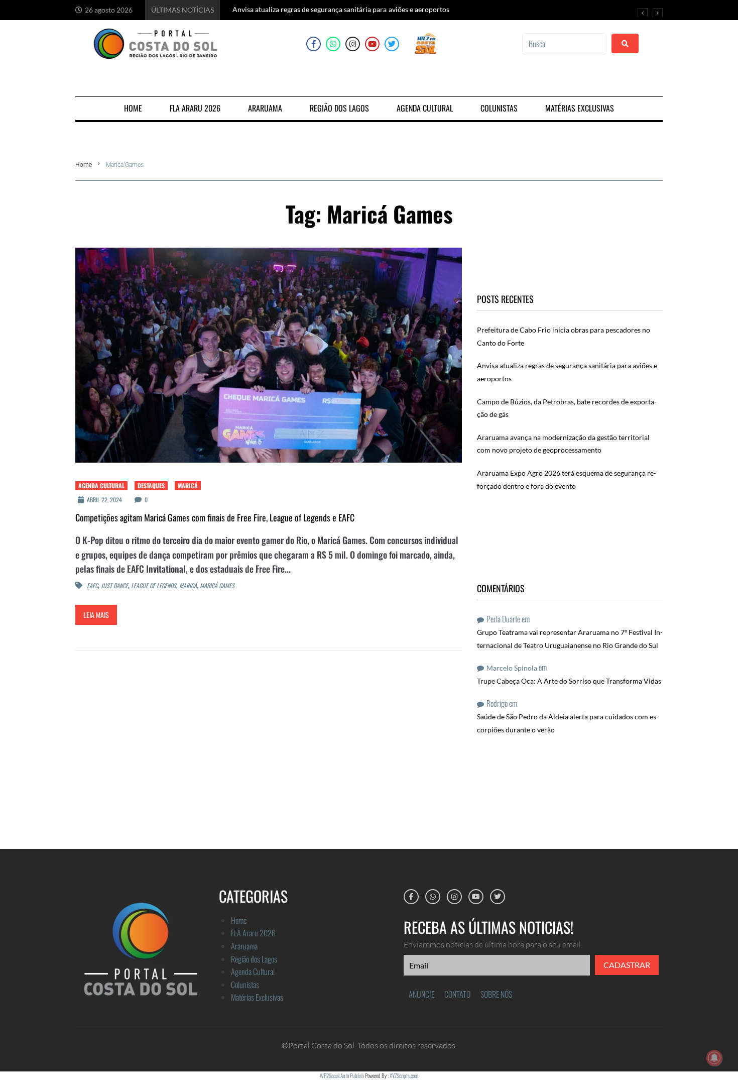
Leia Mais (96, 614)
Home (83, 164)
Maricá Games (217, 586)
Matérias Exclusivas (257, 997)
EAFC (92, 586)
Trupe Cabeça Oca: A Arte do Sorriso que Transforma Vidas (569, 681)
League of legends (153, 586)
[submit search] (625, 43)
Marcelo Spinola (511, 668)
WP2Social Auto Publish (342, 1075)
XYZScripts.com (404, 1075)
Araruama (244, 946)
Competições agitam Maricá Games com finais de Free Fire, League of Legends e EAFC (214, 517)
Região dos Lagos (254, 959)
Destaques (151, 485)
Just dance (114, 586)
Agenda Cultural (101, 485)
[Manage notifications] (714, 1058)
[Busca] (564, 43)
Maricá (188, 485)
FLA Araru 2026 (253, 933)
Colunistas (245, 985)
